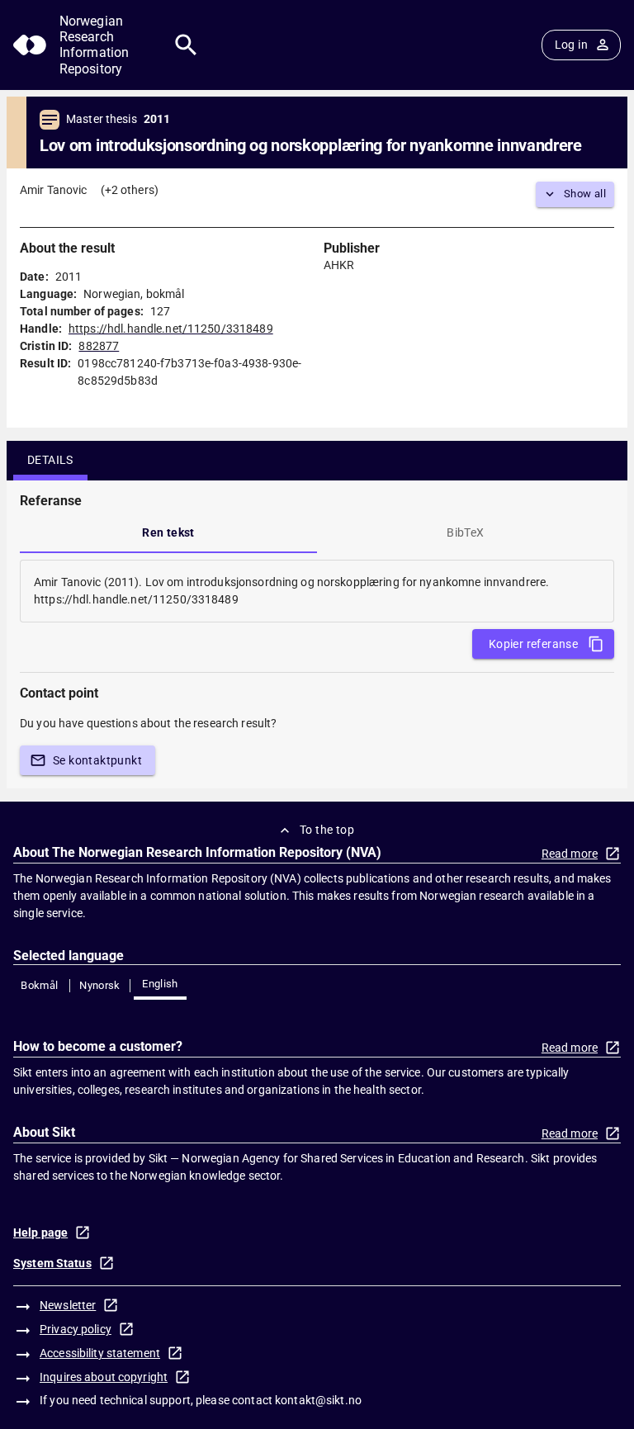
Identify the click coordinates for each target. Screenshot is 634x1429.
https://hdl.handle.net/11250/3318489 (171, 328)
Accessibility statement (100, 1353)
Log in (571, 44)
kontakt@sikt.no (318, 1400)
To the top (327, 829)
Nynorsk (100, 985)
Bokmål (39, 985)
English (160, 983)
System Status (52, 1263)
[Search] (186, 45)
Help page (40, 1232)
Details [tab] (50, 459)
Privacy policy (75, 1329)
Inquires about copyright (104, 1377)
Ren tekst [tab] (168, 532)
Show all (585, 193)
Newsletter (68, 1305)
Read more (570, 853)
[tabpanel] (317, 591)
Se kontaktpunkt (97, 760)
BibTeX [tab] (465, 532)
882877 (98, 346)
